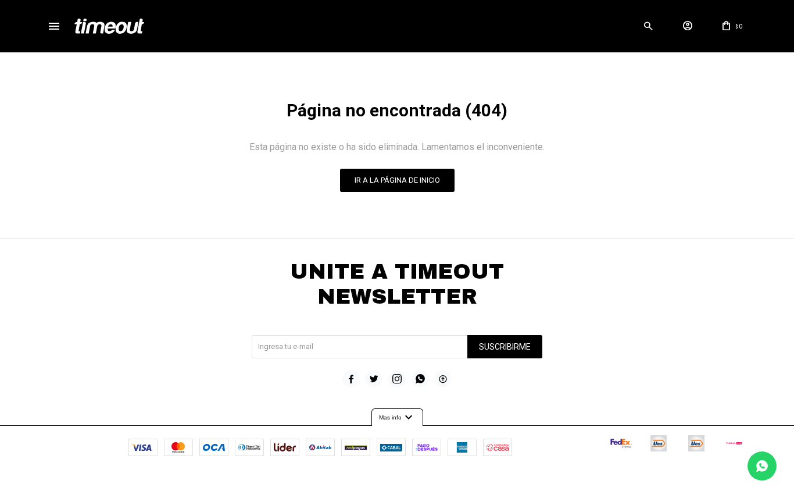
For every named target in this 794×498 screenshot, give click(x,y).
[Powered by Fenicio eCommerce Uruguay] (445, 483)
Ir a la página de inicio (397, 180)
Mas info (397, 418)
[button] (649, 26)
